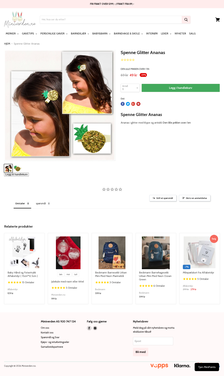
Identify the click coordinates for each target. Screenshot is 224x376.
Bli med (141, 352)
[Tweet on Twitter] (128, 104)
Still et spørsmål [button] (164, 198)
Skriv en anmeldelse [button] (196, 198)
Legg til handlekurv (16, 174)
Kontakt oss (47, 332)
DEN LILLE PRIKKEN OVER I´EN (135, 69)
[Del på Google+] (133, 104)
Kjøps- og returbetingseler (55, 342)
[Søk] (186, 19)
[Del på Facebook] (123, 104)
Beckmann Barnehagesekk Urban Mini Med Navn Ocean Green (155, 276)
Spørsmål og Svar (50, 337)
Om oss (45, 327)
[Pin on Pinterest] (138, 104)
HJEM (7, 43)
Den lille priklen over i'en (177, 122)
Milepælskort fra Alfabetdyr (198, 272)
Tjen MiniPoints (207, 367)
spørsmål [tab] (41, 203)
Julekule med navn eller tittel (67, 281)
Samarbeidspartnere (52, 346)
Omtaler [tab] (20, 203)
